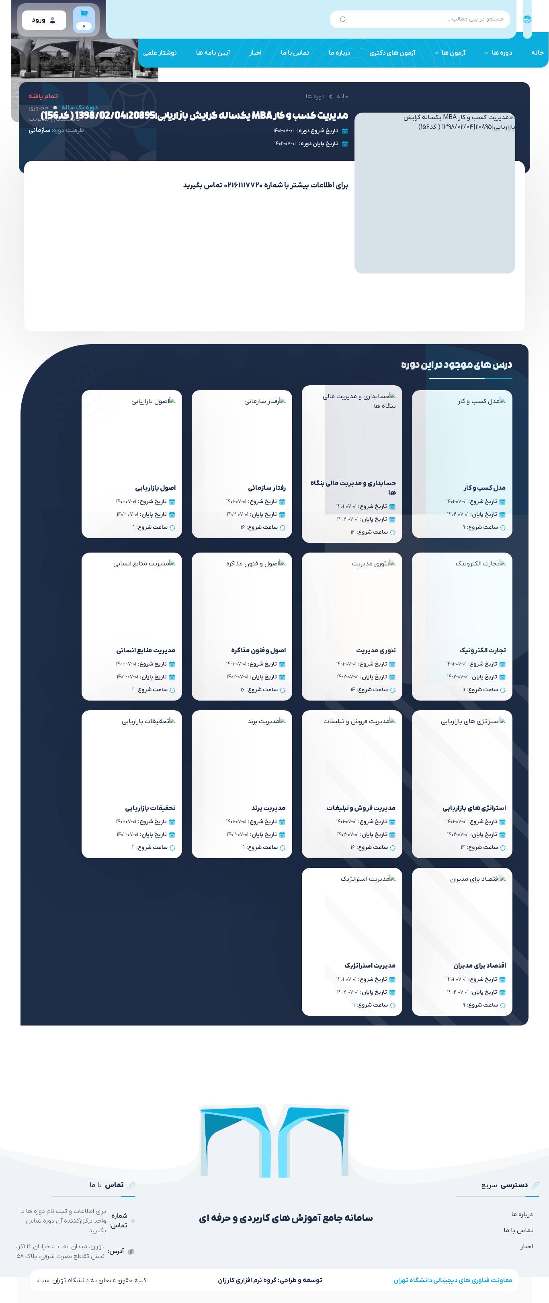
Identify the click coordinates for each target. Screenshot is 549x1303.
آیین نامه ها (213, 53)
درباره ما (339, 53)
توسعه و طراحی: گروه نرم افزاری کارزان (270, 1280)
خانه (537, 53)
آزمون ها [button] (453, 53)
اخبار (255, 53)
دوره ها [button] (502, 53)
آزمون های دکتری (392, 53)
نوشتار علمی (160, 53)
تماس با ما (295, 53)
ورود (38, 20)
